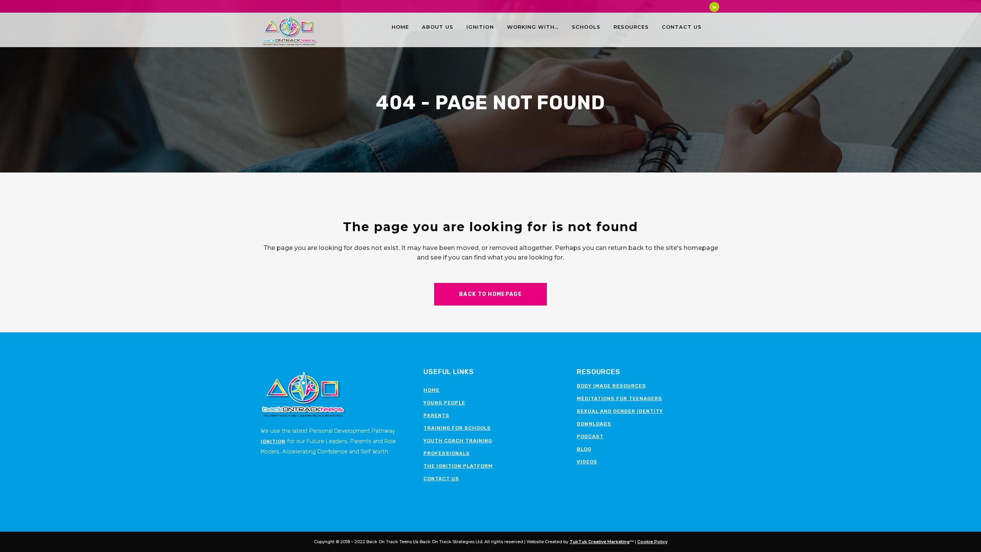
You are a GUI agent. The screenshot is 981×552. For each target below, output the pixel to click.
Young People (444, 403)
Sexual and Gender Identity (620, 411)
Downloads (594, 424)
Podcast (590, 436)
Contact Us (441, 478)
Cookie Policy (652, 541)
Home (431, 390)
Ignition (273, 441)
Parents (436, 415)
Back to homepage (490, 294)
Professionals (446, 453)
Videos (587, 462)
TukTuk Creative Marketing (599, 541)
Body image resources (611, 386)
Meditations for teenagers (619, 398)
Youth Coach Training (457, 441)
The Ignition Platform (458, 466)
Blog (584, 449)
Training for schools (457, 428)
